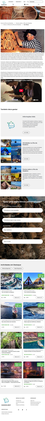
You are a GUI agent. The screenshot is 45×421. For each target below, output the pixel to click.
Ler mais (26, 132)
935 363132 (10, 412)
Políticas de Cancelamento (35, 402)
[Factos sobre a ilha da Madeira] (11, 177)
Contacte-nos (18, 400)
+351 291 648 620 (4, 412)
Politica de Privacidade (34, 403)
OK (22, 251)
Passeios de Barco (31, 350)
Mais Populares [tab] (18, 268)
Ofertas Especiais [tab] (6, 268)
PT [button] (38, 4)
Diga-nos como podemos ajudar (12, 206)
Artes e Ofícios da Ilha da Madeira (12, 24)
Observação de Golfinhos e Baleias (12, 320)
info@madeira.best (5, 413)
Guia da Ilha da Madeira (7, 23)
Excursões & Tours (8, 290)
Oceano (3, 320)
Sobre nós (32, 400)
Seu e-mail (6, 237)
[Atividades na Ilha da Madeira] (11, 151)
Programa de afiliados (20, 404)
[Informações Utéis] (11, 125)
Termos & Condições (34, 404)
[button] (14, 1)
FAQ (17, 403)
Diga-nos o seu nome (9, 216)
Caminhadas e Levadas (8, 350)
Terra (3, 290)
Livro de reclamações (20, 402)
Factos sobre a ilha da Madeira (24, 23)
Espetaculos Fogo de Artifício (7, 379)
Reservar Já (17, 297)
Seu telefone (7, 225)
